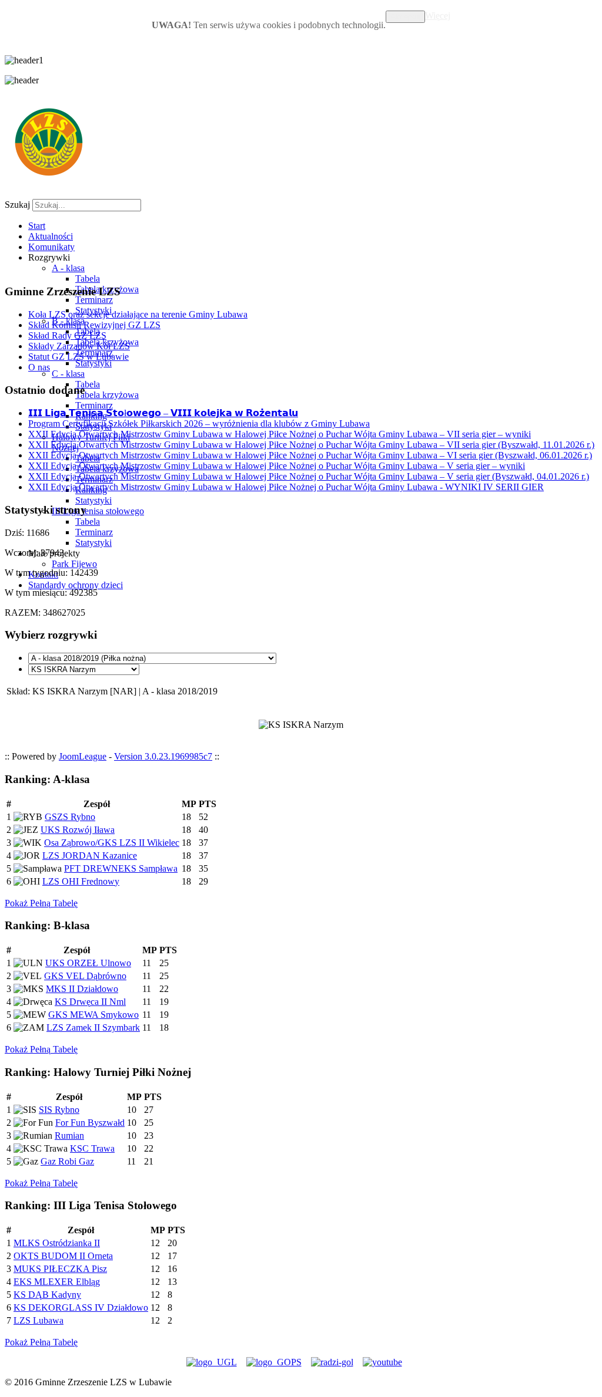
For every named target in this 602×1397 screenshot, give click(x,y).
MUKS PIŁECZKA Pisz (60, 1269)
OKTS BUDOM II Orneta (63, 1256)
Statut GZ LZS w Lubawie (78, 357)
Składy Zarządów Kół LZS (79, 346)
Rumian (69, 1135)
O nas (39, 367)
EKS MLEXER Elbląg (57, 1282)
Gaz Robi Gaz (67, 1161)
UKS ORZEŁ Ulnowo (88, 963)
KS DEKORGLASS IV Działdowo (81, 1307)
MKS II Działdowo (82, 989)
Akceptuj (405, 16)
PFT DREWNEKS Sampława (121, 868)
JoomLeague (82, 756)
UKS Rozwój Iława (78, 830)
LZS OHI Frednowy (80, 881)
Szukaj (17, 205)
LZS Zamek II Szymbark (93, 1027)
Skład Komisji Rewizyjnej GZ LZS (94, 325)
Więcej (437, 16)
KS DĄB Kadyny (47, 1295)
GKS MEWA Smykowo (93, 1015)
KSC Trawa (92, 1148)
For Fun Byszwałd (90, 1123)
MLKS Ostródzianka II (57, 1243)
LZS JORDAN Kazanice (89, 856)
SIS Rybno (59, 1110)
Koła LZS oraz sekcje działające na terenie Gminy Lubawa (138, 314)
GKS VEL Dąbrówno (85, 976)
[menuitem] (36, 226)
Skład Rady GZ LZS (67, 335)
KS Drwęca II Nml (90, 1002)
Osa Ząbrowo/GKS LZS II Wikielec (111, 843)
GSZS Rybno (70, 817)
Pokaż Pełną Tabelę (41, 903)
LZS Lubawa (38, 1320)
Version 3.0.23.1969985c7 (163, 756)
